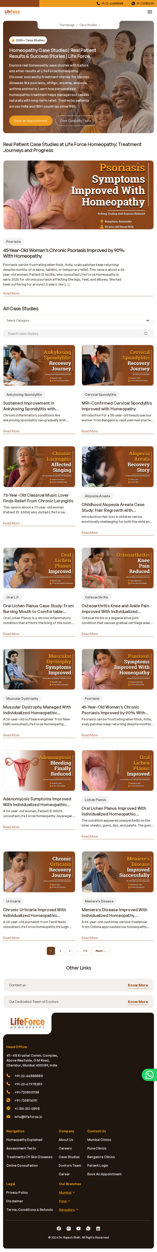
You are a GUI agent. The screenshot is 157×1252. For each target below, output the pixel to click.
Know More (138, 985)
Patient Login (97, 1166)
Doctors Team (70, 1166)
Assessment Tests (21, 1148)
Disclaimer (14, 1201)
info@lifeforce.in (28, 1117)
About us (66, 1140)
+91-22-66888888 (29, 1076)
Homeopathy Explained (24, 1140)
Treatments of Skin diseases (29, 1157)
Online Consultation (22, 1166)
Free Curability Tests (76, 121)
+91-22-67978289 (28, 1084)
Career (64, 1174)
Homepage (67, 25)
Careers (65, 1148)
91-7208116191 (145, 3)
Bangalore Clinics (101, 1157)
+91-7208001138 (27, 1092)
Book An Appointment (104, 1174)
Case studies (69, 1157)
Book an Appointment (30, 121)
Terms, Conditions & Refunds (29, 1210)
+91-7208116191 (26, 1101)
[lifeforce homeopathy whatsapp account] (149, 1075)
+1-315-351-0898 (27, 1109)
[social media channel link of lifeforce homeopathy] (58, 1228)
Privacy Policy (17, 1193)
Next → (101, 951)
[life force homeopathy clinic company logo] (29, 1025)
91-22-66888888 (112, 3)
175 (85, 951)
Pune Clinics (97, 1148)
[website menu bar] (150, 12)
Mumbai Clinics (99, 1140)
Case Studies (88, 25)
